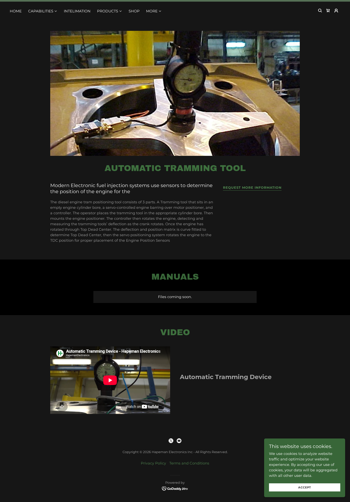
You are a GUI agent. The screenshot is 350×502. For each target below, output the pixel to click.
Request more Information (252, 188)
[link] (328, 10)
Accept (304, 487)
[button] (42, 11)
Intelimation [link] (77, 11)
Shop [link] (134, 11)
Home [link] (16, 11)
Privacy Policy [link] (153, 463)
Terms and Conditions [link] (189, 463)
